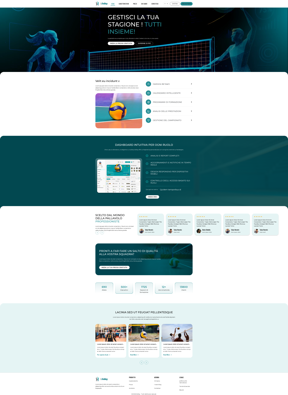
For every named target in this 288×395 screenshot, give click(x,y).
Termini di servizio (184, 386)
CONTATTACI (154, 4)
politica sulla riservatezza (183, 381)
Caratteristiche (133, 381)
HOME (113, 4)
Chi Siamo (157, 381)
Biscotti (181, 390)
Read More (133, 355)
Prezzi (131, 384)
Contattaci (157, 388)
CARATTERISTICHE (124, 4)
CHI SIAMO (144, 4)
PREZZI (135, 4)
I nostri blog (157, 384)
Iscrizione (132, 388)
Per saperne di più (103, 355)
